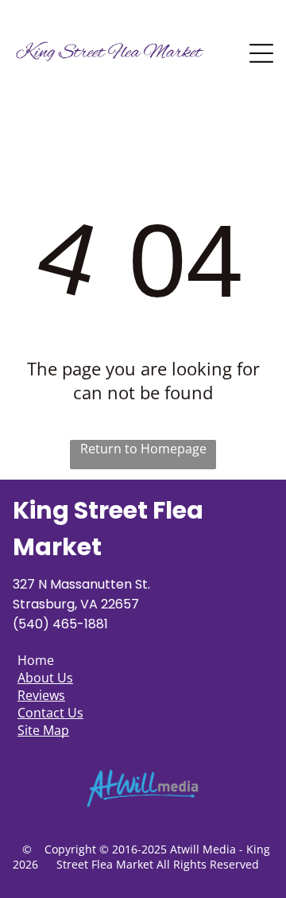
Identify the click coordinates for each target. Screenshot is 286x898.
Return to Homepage (143, 448)
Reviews (41, 695)
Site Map (43, 730)
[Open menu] (261, 53)
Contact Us (50, 712)
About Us (45, 677)
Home (35, 660)
